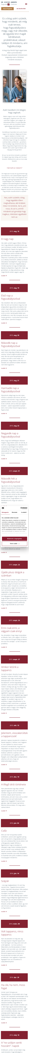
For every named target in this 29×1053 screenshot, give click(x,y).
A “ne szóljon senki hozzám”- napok (11, 1044)
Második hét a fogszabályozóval (10, 480)
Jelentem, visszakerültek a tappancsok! (14, 734)
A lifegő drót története (13, 784)
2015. (14, 231)
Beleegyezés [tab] (5, 512)
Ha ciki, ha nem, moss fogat (13, 986)
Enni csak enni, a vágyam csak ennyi (11, 629)
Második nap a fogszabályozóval (10, 344)
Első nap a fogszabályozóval (10, 297)
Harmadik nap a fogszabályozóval (10, 389)
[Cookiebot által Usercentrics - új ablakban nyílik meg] (20, 508)
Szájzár (5, 881)
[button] (26, 4)
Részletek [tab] (14, 512)
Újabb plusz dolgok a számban (12, 574)
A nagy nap (7, 238)
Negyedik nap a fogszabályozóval (10, 435)
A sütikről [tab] (23, 512)
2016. (14, 823)
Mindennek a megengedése (14, 538)
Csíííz (4, 830)
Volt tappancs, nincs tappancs (12, 933)
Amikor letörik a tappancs (9, 668)
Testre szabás (13, 543)
